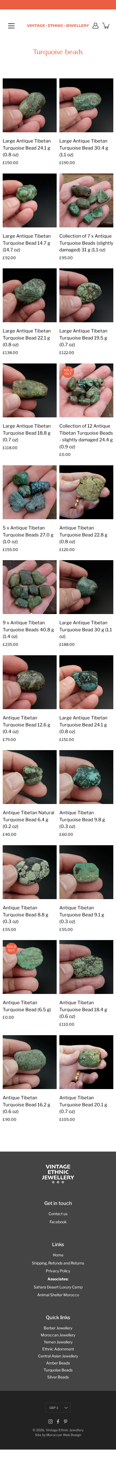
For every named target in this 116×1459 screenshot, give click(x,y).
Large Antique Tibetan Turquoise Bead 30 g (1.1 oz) (85, 629)
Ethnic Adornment (58, 1349)
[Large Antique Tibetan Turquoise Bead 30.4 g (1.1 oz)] (86, 105)
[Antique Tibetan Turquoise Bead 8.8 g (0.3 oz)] (30, 872)
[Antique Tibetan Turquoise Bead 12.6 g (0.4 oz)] (30, 682)
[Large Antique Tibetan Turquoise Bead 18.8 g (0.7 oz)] (30, 390)
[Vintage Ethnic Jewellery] (58, 25)
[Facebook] (58, 1421)
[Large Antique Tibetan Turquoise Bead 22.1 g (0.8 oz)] (30, 295)
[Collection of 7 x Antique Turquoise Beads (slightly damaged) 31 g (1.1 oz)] (86, 200)
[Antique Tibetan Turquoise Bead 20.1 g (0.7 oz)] (86, 1062)
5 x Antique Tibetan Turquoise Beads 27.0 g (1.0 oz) (28, 534)
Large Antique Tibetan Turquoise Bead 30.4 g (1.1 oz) (83, 147)
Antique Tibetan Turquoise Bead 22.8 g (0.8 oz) (83, 534)
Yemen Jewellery (58, 1342)
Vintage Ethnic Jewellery (65, 1430)
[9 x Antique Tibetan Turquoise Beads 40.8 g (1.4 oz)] (30, 587)
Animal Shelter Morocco (58, 1294)
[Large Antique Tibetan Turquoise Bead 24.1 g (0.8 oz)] (30, 105)
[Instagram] (50, 1421)
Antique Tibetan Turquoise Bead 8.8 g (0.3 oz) (25, 914)
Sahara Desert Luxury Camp (58, 1287)
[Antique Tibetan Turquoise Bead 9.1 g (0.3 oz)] (86, 872)
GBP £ (54, 1408)
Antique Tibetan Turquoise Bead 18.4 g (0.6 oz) (83, 1009)
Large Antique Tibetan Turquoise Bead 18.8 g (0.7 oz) (27, 432)
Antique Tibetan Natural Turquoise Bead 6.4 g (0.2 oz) (28, 819)
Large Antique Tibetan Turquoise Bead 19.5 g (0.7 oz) (83, 337)
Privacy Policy (58, 1271)
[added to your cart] (106, 25)
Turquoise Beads (58, 1370)
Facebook (58, 1221)
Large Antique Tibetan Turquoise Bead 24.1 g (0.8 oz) (27, 147)
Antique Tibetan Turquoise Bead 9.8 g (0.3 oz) (82, 819)
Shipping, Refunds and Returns (58, 1263)
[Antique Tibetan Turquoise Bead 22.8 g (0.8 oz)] (86, 492)
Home (58, 1255)
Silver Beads (58, 1377)
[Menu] (11, 26)
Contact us (58, 1213)
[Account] (95, 25)
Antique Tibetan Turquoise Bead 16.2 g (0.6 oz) (26, 1104)
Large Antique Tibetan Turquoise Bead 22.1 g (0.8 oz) (27, 337)
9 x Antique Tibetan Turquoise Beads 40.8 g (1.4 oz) (28, 629)
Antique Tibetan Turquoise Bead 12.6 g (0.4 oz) (26, 724)
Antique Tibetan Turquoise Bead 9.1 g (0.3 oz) (81, 914)
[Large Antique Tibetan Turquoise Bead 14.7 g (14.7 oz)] (30, 200)
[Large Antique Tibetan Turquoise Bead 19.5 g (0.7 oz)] (86, 295)
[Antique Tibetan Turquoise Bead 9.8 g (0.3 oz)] (86, 777)
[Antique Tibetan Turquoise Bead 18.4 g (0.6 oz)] (86, 967)
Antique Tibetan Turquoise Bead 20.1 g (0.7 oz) (83, 1104)
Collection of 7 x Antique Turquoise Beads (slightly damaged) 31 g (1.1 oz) (86, 242)
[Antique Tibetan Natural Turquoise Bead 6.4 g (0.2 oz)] (30, 777)
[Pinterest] (65, 1421)
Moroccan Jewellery (58, 1335)
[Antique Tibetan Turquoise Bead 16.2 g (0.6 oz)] (30, 1062)
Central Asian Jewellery (58, 1356)
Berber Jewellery (58, 1328)
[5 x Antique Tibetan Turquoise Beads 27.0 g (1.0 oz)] (30, 492)
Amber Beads (58, 1363)
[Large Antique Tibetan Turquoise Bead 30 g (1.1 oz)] (86, 587)
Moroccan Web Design (63, 1435)
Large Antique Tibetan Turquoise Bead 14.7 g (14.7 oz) (27, 242)
